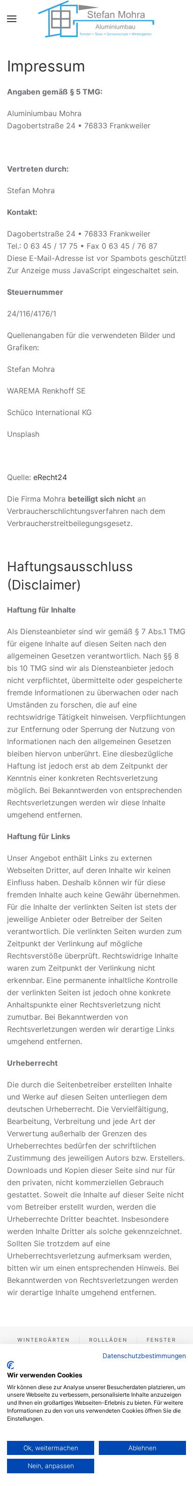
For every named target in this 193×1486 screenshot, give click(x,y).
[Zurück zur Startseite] (97, 19)
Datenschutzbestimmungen (144, 1356)
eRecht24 (50, 477)
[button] (11, 19)
